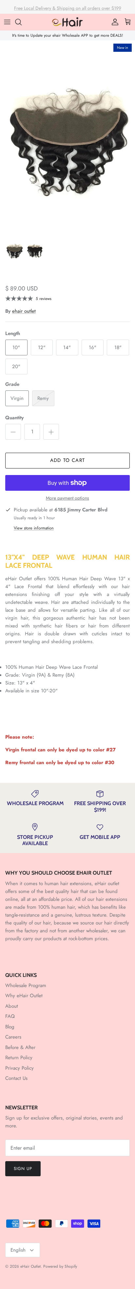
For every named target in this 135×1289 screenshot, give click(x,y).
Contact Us (16, 1078)
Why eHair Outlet (24, 995)
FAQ (10, 1016)
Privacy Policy (19, 1068)
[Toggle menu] (7, 22)
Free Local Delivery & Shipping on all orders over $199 (67, 7)
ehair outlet (24, 311)
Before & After (20, 1047)
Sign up (23, 1168)
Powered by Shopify (60, 1266)
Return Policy (18, 1057)
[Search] (21, 22)
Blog (9, 1026)
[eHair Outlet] (67, 22)
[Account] (113, 22)
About (11, 1006)
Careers (13, 1037)
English (18, 1250)
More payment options (67, 498)
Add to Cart (67, 460)
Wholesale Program (25, 985)
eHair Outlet (30, 1266)
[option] (67, 136)
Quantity (14, 417)
